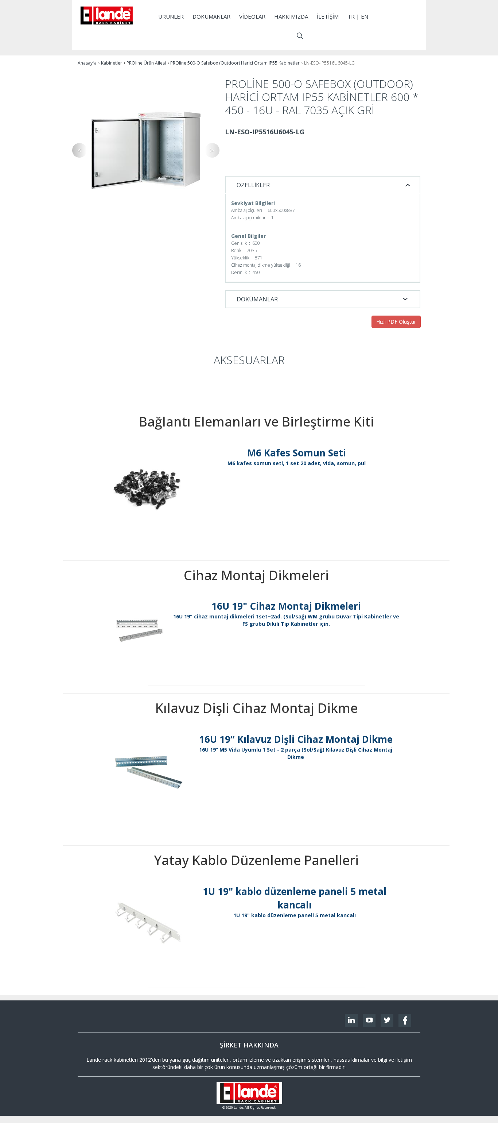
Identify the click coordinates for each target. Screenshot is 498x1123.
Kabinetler (111, 63)
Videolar (252, 16)
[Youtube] (369, 1020)
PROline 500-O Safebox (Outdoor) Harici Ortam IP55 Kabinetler (235, 63)
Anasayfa (87, 63)
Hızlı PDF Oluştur (396, 321)
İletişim (328, 16)
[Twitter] (387, 1020)
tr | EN (357, 16)
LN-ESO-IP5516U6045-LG (329, 63)
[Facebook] (404, 1020)
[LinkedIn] (351, 1020)
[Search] (299, 36)
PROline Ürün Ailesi (146, 63)
